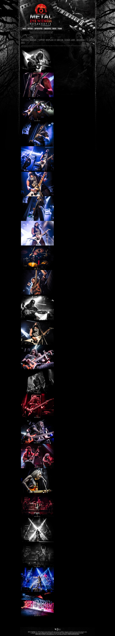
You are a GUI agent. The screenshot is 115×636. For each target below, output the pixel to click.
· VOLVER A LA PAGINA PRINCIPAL (28, 38)
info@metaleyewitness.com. (28, 46)
